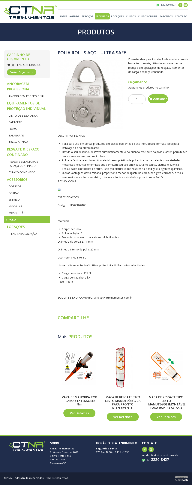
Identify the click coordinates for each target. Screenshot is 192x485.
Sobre (63, 16)
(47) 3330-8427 (167, 4)
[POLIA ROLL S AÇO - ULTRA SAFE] (90, 93)
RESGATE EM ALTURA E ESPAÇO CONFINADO (23, 164)
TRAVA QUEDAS (18, 142)
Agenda (74, 16)
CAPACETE (15, 122)
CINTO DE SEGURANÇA (23, 115)
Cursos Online (147, 16)
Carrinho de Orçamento (18, 56)
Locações (117, 16)
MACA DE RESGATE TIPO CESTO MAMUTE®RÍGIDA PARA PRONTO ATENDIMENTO (123, 402)
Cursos (131, 16)
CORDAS (13, 193)
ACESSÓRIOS (17, 179)
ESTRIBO (14, 199)
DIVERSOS (14, 186)
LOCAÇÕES (16, 226)
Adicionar (159, 99)
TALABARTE (16, 135)
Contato (181, 16)
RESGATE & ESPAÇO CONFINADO (23, 152)
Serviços (87, 16)
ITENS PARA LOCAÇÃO (22, 233)
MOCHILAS (15, 206)
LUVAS (12, 129)
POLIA (12, 219)
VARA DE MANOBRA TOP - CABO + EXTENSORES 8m (79, 400)
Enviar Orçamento (22, 72)
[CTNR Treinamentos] (30, 12)
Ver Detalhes (79, 413)
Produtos (102, 16)
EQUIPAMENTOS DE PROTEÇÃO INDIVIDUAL (26, 106)
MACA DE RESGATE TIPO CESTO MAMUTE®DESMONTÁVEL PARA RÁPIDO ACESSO (166, 402)
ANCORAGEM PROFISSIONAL (19, 86)
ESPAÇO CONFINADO (21, 172)
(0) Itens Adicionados (25, 65)
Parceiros (166, 16)
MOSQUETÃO (17, 213)
